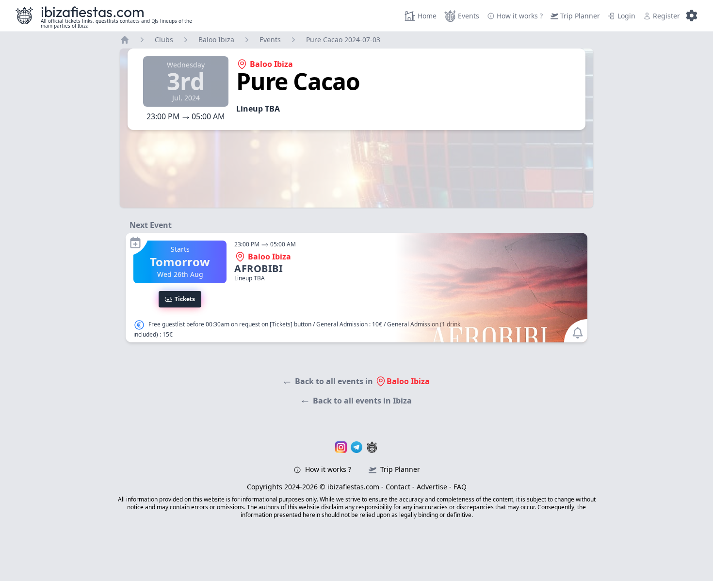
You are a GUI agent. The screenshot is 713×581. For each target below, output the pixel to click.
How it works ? (327, 469)
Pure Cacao (298, 81)
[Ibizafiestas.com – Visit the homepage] (24, 15)
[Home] (125, 40)
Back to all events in (362, 381)
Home (427, 15)
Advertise (432, 486)
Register (666, 15)
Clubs (164, 39)
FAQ (460, 486)
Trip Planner (580, 15)
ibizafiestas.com (93, 11)
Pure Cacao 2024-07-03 (343, 39)
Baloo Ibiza (216, 39)
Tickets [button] (185, 299)
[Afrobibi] (356, 287)
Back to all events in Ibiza (362, 400)
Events (468, 15)
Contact (398, 486)
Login (626, 15)
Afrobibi (258, 268)
